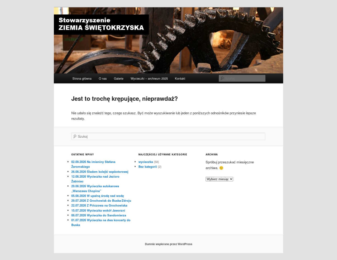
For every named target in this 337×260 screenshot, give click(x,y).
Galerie (118, 78)
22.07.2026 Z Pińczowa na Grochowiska (99, 205)
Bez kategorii (147, 166)
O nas (103, 78)
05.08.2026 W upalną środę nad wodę (97, 195)
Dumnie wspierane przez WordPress (168, 244)
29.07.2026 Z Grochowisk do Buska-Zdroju (101, 200)
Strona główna (81, 78)
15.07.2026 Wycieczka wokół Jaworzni (98, 210)
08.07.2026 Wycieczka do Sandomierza (98, 215)
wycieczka (145, 161)
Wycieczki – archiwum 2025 (149, 78)
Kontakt (180, 78)
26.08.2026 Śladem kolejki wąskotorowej (99, 171)
